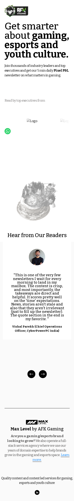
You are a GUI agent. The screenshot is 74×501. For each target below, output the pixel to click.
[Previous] (31, 374)
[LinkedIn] (37, 492)
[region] (37, 310)
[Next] (43, 374)
